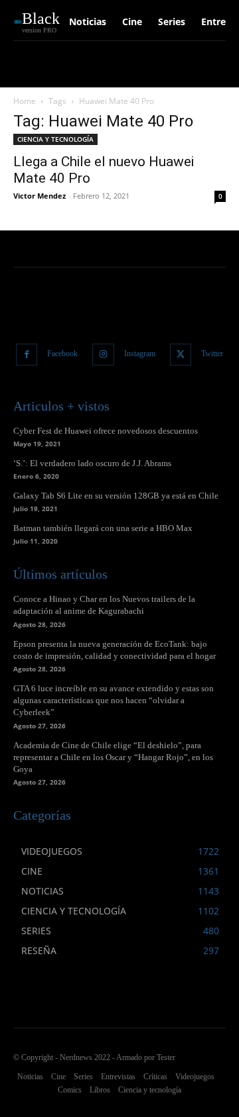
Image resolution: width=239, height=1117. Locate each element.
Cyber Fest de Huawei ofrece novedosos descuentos (105, 431)
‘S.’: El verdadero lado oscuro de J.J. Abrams (92, 463)
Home (24, 101)
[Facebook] (27, 354)
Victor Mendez (39, 196)
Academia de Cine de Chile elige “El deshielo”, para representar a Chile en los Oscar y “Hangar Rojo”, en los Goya (113, 757)
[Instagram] (103, 354)
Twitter (212, 353)
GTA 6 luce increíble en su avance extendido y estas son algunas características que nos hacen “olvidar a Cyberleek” (113, 700)
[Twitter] (181, 354)
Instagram (139, 353)
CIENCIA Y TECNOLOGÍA (55, 139)
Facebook (62, 353)
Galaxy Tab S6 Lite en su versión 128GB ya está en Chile (115, 496)
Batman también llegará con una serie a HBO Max (103, 528)
